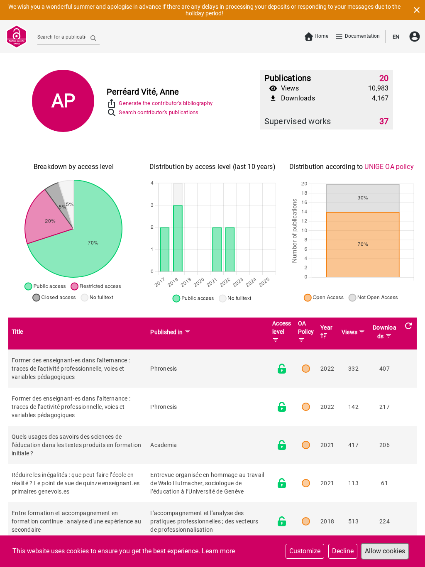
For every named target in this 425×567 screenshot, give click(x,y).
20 (384, 78)
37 (384, 121)
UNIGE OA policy (388, 167)
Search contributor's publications (158, 112)
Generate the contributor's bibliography (165, 103)
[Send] (93, 38)
